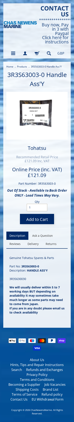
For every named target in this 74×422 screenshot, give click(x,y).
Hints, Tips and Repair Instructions (37, 365)
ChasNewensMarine (41, 410)
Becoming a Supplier (24, 384)
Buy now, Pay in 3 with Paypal (55, 29)
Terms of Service (24, 394)
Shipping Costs (27, 389)
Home (9, 66)
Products (22, 66)
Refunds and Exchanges (44, 369)
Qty (37, 202)
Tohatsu (37, 148)
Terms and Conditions (37, 379)
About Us (37, 360)
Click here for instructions (55, 39)
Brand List (50, 389)
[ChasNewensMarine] (20, 24)
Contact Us (19, 399)
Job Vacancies (55, 384)
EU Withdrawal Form (48, 399)
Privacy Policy (37, 374)
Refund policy (52, 394)
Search (16, 369)
